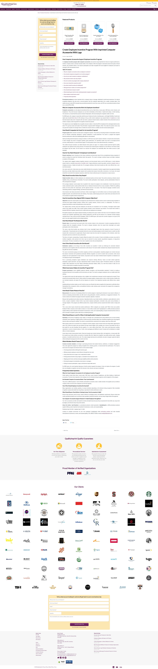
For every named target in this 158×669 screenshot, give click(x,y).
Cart (156, 9)
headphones (113, 117)
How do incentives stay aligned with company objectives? (76, 80)
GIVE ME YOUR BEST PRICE (47, 54)
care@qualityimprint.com (106, 413)
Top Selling (74, 9)
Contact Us (38, 645)
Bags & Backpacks (31, 9)
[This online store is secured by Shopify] (61, 662)
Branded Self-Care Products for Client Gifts (46, 65)
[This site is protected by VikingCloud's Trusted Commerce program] (69, 662)
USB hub (68, 210)
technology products (105, 411)
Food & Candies (42, 9)
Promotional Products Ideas (41, 650)
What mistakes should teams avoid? (71, 94)
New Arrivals (38, 637)
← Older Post (65, 430)
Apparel (13, 9)
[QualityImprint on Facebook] (61, 658)
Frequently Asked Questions (70, 96)
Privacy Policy (45, 667)
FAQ (37, 647)
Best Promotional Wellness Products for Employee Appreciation (106, 644)
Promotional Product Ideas (44, 12)
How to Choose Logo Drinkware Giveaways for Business (105, 647)
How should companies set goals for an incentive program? (77, 74)
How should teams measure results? (72, 89)
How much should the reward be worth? (72, 83)
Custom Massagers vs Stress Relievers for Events (104, 641)
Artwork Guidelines (39, 648)
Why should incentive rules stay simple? (72, 78)
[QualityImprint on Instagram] (65, 658)
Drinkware (37, 9)
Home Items (49, 9)
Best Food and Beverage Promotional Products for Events (105, 651)
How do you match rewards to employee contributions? (76, 76)
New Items (69, 9)
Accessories (18, 9)
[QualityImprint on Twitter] (58, 658)
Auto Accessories (24, 9)
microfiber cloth (84, 163)
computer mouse (115, 163)
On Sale (65, 9)
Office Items (54, 9)
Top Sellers (38, 636)
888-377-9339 (63, 651)
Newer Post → (117, 430)
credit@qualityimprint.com (71, 654)
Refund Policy (51, 667)
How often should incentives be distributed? (73, 85)
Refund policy (38, 655)
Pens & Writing (59, 9)
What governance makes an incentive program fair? (75, 87)
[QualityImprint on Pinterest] (63, 658)
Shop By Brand (8, 9)
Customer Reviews (39, 652)
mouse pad (77, 163)
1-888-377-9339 (79, 4)
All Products (38, 639)
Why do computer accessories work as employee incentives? (77, 71)
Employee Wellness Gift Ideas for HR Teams (46, 68)
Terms (55, 667)
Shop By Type (3, 9)
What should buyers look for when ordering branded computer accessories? (80, 92)
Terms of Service (39, 653)
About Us (37, 644)
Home (37, 642)
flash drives (74, 117)
